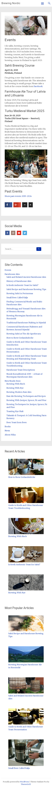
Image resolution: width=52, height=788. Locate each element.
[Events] (26, 34)
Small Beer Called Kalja (17, 297)
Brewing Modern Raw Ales (19, 392)
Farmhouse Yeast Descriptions (21, 370)
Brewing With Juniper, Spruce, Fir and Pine (26, 400)
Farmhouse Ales (12, 274)
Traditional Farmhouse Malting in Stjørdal (26, 322)
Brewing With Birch (16, 384)
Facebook (38, 86)
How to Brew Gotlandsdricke (20, 338)
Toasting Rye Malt (15, 411)
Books (8, 426)
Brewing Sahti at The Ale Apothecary (24, 333)
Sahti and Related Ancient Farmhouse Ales (26, 277)
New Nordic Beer (13, 381)
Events (8, 270)
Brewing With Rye (15, 388)
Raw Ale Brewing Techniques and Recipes (26, 396)
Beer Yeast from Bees (17, 422)
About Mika (10, 434)
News (7, 430)
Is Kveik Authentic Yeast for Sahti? (22, 285)
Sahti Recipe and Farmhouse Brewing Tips (26, 289)
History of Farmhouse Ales (19, 281)
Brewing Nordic (10, 3)
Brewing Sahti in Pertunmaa (20, 293)
